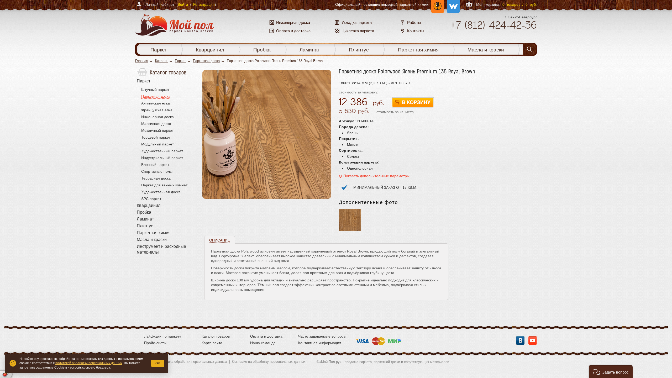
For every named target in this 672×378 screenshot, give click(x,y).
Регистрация (204, 4)
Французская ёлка (156, 110)
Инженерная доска (157, 117)
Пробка (262, 49)
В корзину (413, 102)
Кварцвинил (210, 49)
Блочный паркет (155, 164)
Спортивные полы (156, 171)
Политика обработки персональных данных (192, 362)
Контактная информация (319, 343)
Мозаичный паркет (157, 130)
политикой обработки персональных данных (88, 363)
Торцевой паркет (155, 137)
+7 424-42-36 (493, 24)
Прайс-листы (155, 343)
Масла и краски (486, 49)
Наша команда (263, 343)
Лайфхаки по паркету (162, 336)
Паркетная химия (418, 49)
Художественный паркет (162, 151)
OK (157, 363)
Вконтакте (520, 340)
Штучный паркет (155, 89)
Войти (183, 4)
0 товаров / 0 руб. (519, 4)
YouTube (532, 340)
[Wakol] (452, 4)
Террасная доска (156, 178)
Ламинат (310, 49)
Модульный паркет (157, 144)
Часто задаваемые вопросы (322, 336)
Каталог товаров (216, 336)
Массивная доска (156, 124)
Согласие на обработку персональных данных (269, 362)
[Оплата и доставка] (378, 339)
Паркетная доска (206, 61)
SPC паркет (151, 199)
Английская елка (155, 103)
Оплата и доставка (266, 336)
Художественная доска (161, 192)
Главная (141, 61)
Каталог (161, 61)
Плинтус (359, 49)
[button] (611, 371)
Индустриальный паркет (162, 158)
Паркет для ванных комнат (164, 185)
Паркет (158, 49)
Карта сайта (212, 343)
